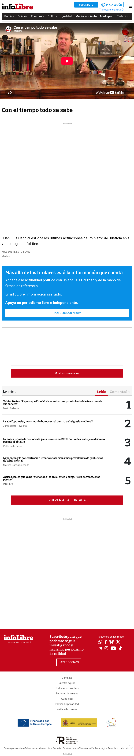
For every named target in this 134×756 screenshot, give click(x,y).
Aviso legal (67, 698)
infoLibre (8, 484)
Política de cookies (67, 709)
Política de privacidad (67, 704)
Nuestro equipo (67, 683)
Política (9, 16)
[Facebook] (106, 642)
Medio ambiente (86, 16)
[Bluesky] (111, 642)
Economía (37, 16)
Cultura (52, 16)
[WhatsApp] (100, 642)
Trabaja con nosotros (67, 688)
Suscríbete (86, 4)
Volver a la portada (67, 500)
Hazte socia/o (68, 662)
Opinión (23, 16)
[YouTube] (113, 649)
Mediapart (106, 16)
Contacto (67, 677)
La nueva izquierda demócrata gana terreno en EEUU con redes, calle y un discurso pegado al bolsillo (54, 440)
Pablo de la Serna (12, 446)
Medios (6, 256)
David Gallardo (11, 408)
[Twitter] (118, 642)
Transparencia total (110, 9)
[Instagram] (106, 648)
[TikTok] (120, 649)
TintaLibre (123, 16)
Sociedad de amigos (67, 693)
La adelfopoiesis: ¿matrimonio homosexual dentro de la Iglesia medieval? (48, 421)
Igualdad (66, 16)
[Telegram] (100, 648)
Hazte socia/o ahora (67, 313)
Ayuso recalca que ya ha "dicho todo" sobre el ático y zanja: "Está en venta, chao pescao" (51, 478)
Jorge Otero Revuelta (15, 425)
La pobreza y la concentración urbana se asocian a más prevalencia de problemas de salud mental (53, 459)
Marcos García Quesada (16, 465)
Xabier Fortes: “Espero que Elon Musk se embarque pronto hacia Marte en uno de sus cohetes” (52, 403)
